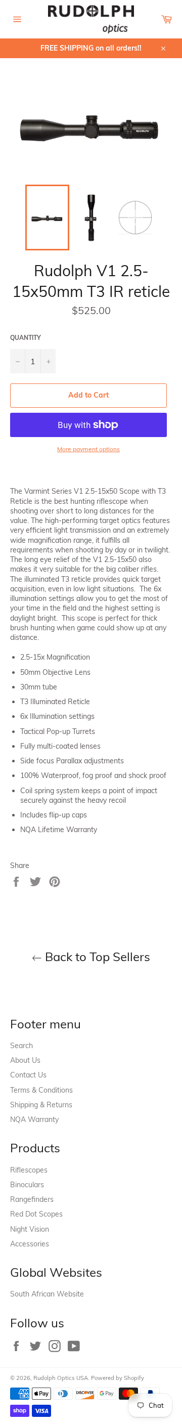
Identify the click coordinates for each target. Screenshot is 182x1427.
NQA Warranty (34, 1119)
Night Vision (29, 1229)
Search (21, 1045)
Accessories (29, 1243)
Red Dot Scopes (36, 1214)
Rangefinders (32, 1199)
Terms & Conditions (41, 1090)
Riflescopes (29, 1170)
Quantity (25, 337)
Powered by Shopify (117, 1377)
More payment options (88, 449)
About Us (25, 1060)
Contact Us (28, 1074)
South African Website (47, 1294)
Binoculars (27, 1184)
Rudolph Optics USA (60, 1377)
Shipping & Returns (41, 1104)
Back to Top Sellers (96, 956)
